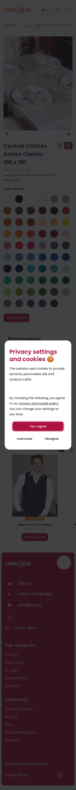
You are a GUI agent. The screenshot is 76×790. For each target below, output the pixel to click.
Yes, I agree (38, 426)
